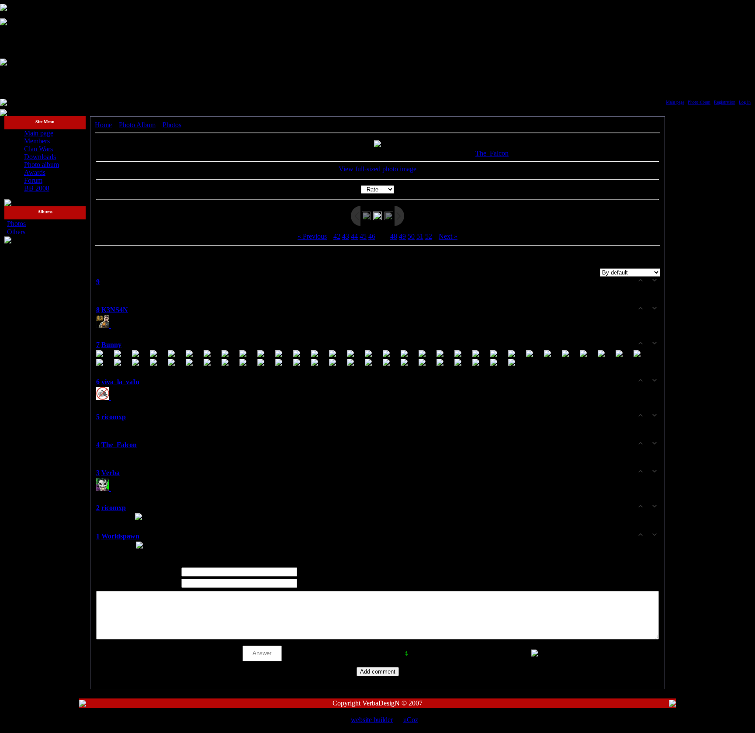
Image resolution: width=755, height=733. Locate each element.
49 (402, 236)
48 (393, 236)
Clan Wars (38, 149)
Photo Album (137, 125)
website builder (372, 719)
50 (411, 236)
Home (103, 125)
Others (16, 232)
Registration (724, 102)
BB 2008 (36, 188)
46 (371, 236)
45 (363, 236)
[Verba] (104, 488)
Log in (745, 102)
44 (354, 236)
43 (345, 236)
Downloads (40, 156)
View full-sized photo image (377, 169)
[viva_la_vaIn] (104, 397)
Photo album (699, 102)
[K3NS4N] (104, 325)
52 (428, 236)
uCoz (410, 719)
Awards (34, 172)
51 (419, 236)
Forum (33, 180)
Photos (16, 223)
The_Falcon (492, 153)
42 (336, 236)
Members (37, 141)
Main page (675, 102)
